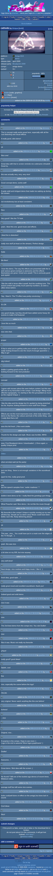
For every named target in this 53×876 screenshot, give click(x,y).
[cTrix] (51, 449)
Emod (47, 647)
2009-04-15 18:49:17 (33, 508)
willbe (47, 197)
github (48, 871)
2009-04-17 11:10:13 (35, 638)
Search (17, 19)
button (47, 248)
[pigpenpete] (51, 300)
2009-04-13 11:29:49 (38, 279)
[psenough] (51, 376)
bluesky (39, 115)
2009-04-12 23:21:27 (30, 151)
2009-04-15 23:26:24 (30, 582)
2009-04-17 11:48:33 (35, 647)
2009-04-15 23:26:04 (34, 573)
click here (29, 834)
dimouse (46, 557)
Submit (35, 19)
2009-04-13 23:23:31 (33, 365)
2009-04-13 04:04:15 (35, 248)
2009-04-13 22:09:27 (34, 328)
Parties (27, 17)
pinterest (26, 115)
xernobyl (46, 466)
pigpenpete (45, 300)
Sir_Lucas (45, 772)
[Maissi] (51, 697)
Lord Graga (45, 187)
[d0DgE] (51, 357)
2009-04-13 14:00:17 (31, 300)
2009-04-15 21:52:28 (35, 540)
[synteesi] (3, 97)
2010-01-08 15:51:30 (34, 737)
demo (16, 59)
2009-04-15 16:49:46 (33, 500)
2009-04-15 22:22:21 (36, 548)
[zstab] (51, 764)
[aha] (51, 309)
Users (34, 17)
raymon (46, 458)
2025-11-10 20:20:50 (33, 819)
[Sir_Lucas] (51, 772)
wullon (47, 481)
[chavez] (51, 689)
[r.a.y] (51, 214)
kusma (47, 607)
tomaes (46, 292)
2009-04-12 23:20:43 (35, 143)
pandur (47, 328)
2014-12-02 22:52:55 (36, 783)
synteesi (7, 97)
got (48, 622)
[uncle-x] (51, 336)
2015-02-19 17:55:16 (32, 802)
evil (48, 265)
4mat (47, 756)
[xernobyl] (51, 466)
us (36, 13)
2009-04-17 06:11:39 (37, 622)
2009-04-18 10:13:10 (29, 655)
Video (3, 454)
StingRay (46, 508)
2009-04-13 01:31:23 (33, 223)
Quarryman (45, 613)
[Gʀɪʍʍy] (51, 819)
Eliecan (46, 705)
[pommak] (51, 590)
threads (45, 115)
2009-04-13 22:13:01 (34, 336)
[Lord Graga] (51, 187)
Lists (48, 17)
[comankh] (51, 206)
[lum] (3, 95)
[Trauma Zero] (51, 170)
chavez (46, 689)
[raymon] (51, 458)
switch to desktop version (26, 865)
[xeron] (51, 439)
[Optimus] (51, 223)
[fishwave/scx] (51, 319)
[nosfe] (51, 638)
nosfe (47, 638)
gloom (47, 540)
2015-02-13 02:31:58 (36, 791)
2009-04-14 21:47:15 (33, 466)
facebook (13, 115)
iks (48, 728)
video (50, 85)
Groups (20, 17)
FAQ (28, 19)
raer (48, 256)
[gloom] (51, 540)
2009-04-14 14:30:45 (35, 430)
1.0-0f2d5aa (13, 867)
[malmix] (51, 178)
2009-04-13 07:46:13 (37, 265)
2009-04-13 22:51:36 (34, 357)
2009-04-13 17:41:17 (37, 309)
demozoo (48, 83)
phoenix (46, 231)
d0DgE (47, 357)
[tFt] (51, 747)
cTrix (47, 449)
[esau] (51, 521)
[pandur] (51, 328)
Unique (15, 28)
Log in (5, 17)
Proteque (46, 365)
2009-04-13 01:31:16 (36, 214)
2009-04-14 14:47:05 (35, 439)
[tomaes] (51, 292)
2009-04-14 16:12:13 (36, 449)
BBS (23, 19)
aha (48, 309)
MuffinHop (45, 802)
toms (47, 810)
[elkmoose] (51, 128)
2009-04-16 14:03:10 (34, 607)
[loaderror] (51, 714)
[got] (51, 622)
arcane (47, 573)
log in (42, 851)
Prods (12, 17)
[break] (51, 399)
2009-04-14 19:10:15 (34, 458)
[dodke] (3, 93)
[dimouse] (51, 557)
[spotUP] (51, 239)
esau (47, 521)
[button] (51, 248)
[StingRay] (51, 508)
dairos (47, 430)
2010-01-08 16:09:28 (37, 747)
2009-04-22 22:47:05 (35, 672)
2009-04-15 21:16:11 (36, 521)
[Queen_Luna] (51, 151)
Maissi (47, 697)
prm (48, 548)
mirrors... (48, 89)
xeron (47, 439)
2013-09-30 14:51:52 (32, 772)
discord (40, 869)
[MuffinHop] (51, 802)
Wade (47, 143)
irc (47, 869)
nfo (50, 29)
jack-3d (46, 737)
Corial (47, 630)
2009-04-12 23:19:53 (32, 128)
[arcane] (51, 573)
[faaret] (51, 672)
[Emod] (51, 647)
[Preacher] (51, 500)
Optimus (46, 223)
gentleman (45, 491)
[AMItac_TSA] (51, 582)
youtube (49, 87)
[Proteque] (51, 365)
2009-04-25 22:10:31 (34, 680)
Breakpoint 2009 (19, 64)
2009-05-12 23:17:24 (34, 705)
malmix (46, 178)
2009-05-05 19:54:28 (34, 697)
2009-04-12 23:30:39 (35, 197)
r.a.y (47, 214)
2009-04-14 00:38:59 (34, 384)
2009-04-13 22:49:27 (37, 344)
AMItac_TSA (44, 582)
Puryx (47, 422)
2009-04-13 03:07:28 (34, 239)
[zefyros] (51, 680)
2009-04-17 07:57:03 (35, 630)
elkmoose (46, 128)
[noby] (51, 783)
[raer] (51, 256)
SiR (48, 529)
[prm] (51, 548)
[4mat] (51, 756)
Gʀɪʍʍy (46, 819)
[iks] (51, 728)
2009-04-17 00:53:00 (31, 613)
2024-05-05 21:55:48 (36, 810)
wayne (47, 722)
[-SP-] (51, 160)
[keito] (51, 791)
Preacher (46, 500)
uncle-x (46, 336)
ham (47, 598)
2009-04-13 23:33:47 (32, 376)
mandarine (31, 867)
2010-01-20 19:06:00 (36, 756)
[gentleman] (51, 491)
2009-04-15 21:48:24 (37, 529)
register (49, 851)
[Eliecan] (51, 705)
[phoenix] (51, 231)
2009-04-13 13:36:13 (34, 292)
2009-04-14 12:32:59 (33, 409)
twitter (20, 115)
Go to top (26, 862)
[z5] (51, 279)
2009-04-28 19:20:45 (34, 689)
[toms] (51, 810)
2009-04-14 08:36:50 (35, 399)
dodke (6, 93)
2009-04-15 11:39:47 (32, 491)
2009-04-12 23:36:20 (33, 206)
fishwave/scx (44, 319)
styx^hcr (46, 565)
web (21, 28)
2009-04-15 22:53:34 (33, 557)
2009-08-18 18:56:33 (35, 722)
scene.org (47, 867)
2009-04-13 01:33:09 (34, 231)
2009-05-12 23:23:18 (33, 714)
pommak (46, 590)
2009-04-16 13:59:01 (36, 598)
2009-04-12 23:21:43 (30, 170)
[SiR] (51, 529)
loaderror (46, 714)
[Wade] (51, 143)
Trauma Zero (44, 170)
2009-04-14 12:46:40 (35, 422)
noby (47, 783)
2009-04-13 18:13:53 (30, 319)
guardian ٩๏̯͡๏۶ (44, 655)
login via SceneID (30, 846)
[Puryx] (51, 422)
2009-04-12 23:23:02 (31, 187)
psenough (46, 376)
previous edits (26, 836)
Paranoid (46, 409)
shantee (15, 13)
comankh (46, 206)
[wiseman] (51, 663)
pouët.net (4, 867)
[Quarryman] (51, 613)
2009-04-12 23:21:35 (36, 160)
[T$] (51, 344)
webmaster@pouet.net (36, 871)
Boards (41, 17)
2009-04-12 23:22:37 (34, 178)
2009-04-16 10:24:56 (33, 590)
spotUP (46, 239)
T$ (48, 344)
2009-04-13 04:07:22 (36, 256)
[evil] (51, 265)
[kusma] (51, 607)
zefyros (46, 680)
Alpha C (46, 384)
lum (5, 95)
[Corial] (51, 630)
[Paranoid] (51, 409)
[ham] (51, 598)
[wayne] (51, 722)
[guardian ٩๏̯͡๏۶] (51, 655)
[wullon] (51, 481)
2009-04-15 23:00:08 (33, 565)
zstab (47, 764)
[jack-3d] (51, 737)
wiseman (46, 663)
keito (47, 791)
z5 (48, 279)
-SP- (47, 160)
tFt (48, 747)
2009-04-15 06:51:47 (35, 481)
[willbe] (51, 197)
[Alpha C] (51, 384)
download (48, 81)
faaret (47, 672)
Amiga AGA (18, 56)
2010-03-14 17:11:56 (35, 764)
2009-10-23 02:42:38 (37, 728)
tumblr (32, 115)
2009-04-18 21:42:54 (33, 663)
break (47, 399)
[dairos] (51, 430)
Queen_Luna (44, 151)
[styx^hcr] (51, 565)
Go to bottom (26, 24)
